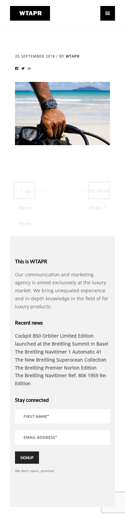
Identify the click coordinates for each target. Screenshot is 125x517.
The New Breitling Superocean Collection (60, 360)
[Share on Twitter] (23, 68)
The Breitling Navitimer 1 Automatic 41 (58, 352)
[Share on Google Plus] (29, 68)
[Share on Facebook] (16, 68)
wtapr (73, 56)
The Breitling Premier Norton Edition (56, 368)
